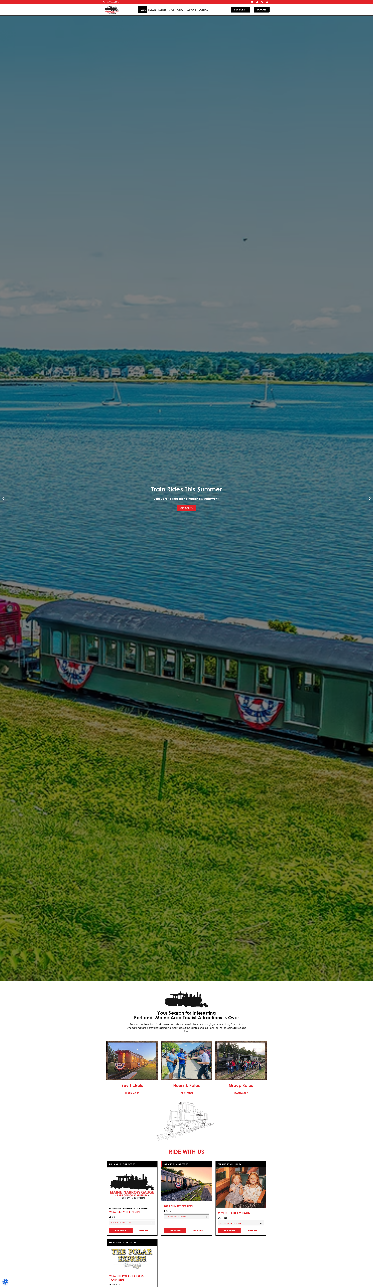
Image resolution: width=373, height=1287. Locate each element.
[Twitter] (257, 2)
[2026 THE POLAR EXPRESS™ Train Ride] (132, 1258)
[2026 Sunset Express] (186, 1183)
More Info (143, 1230)
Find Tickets (120, 1230)
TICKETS (152, 9)
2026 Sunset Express (178, 1206)
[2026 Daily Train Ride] (132, 1186)
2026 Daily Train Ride (125, 1212)
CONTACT (203, 9)
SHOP (172, 9)
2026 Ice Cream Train (234, 1213)
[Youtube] (267, 2)
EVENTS (162, 9)
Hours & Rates (186, 1085)
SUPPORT (191, 9)
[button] (3, 498)
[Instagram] (262, 2)
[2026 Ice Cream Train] (241, 1187)
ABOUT (180, 9)
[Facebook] (252, 2)
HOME (142, 9)
